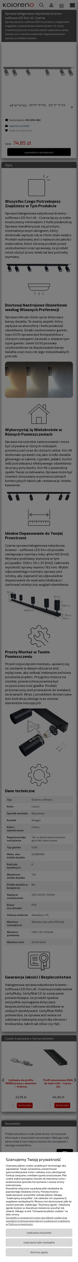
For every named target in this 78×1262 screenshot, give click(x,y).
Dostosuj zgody (39, 1252)
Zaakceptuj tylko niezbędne (39, 1242)
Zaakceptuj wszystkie (39, 1232)
